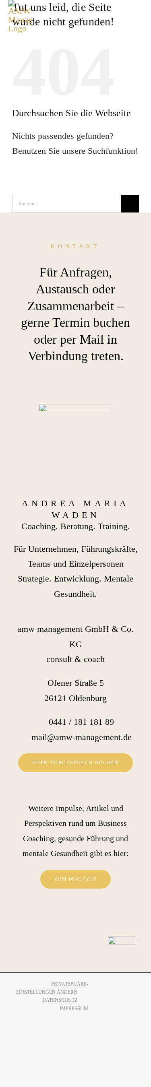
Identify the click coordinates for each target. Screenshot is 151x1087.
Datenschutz (59, 1000)
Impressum (74, 1008)
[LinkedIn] (87, 917)
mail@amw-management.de (81, 737)
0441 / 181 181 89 (81, 722)
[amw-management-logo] (20, 16)
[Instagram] (75, 917)
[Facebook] (64, 917)
